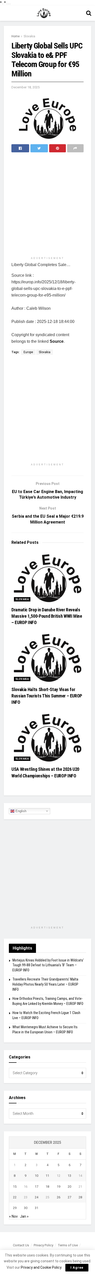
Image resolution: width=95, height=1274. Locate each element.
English (20, 811)
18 (47, 1186)
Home (15, 36)
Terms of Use (68, 1245)
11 (47, 1176)
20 (69, 1186)
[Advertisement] (47, 205)
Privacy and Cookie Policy (41, 1267)
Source (57, 341)
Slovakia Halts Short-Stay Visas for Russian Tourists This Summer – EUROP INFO (46, 696)
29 (14, 1208)
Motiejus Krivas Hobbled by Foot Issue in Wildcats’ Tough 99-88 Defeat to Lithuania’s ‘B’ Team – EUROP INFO (48, 965)
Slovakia (29, 36)
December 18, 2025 (25, 87)
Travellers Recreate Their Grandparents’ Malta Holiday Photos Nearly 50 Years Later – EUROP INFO (45, 984)
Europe (28, 352)
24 (36, 1197)
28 (80, 1197)
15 (14, 1186)
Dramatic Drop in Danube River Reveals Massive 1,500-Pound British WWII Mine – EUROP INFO (46, 616)
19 (58, 1186)
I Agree (76, 1267)
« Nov (13, 1216)
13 (69, 1176)
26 (58, 1197)
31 (36, 1208)
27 (69, 1197)
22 (14, 1197)
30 (25, 1208)
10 (36, 1176)
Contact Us (21, 1245)
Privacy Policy (43, 1245)
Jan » (24, 1216)
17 (36, 1186)
